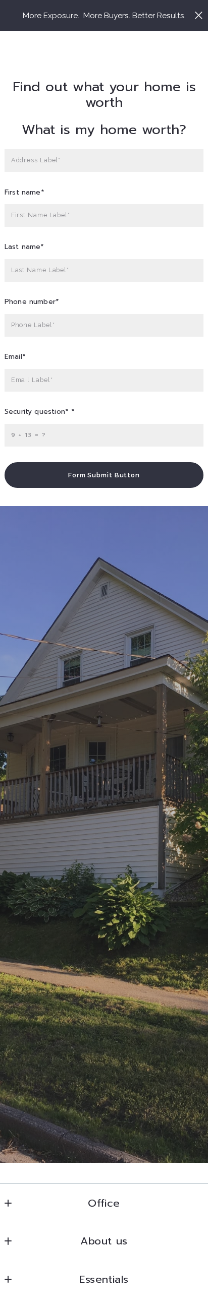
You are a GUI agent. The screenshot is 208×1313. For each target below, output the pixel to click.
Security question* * (40, 412)
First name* (24, 193)
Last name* (24, 247)
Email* (15, 357)
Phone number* (32, 302)
